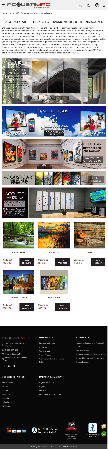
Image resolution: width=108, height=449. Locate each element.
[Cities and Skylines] (18, 282)
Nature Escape (18, 252)
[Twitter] (9, 366)
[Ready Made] (54, 282)
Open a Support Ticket (14, 354)
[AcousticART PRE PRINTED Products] (54, 179)
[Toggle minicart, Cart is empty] (104, 5)
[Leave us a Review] (45, 430)
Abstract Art (54, 252)
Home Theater (8, 382)
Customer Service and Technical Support (90, 344)
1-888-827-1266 (11, 350)
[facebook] (4, 366)
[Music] (89, 235)
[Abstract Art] (54, 235)
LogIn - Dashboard (47, 382)
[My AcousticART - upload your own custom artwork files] (54, 122)
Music (89, 252)
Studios (5, 386)
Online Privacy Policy (47, 355)
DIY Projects (7, 406)
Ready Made (54, 297)
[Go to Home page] (29, 5)
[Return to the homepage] (17, 338)
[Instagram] (14, 366)
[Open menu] (3, 5)
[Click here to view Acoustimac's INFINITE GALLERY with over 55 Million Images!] (54, 82)
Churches (6, 398)
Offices (5, 390)
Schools (5, 402)
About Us (43, 347)
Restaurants (7, 394)
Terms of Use (44, 351)
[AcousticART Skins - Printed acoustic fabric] (54, 204)
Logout (42, 386)
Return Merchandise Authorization (90, 358)
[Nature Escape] (18, 235)
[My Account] (97, 5)
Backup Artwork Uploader (50, 394)
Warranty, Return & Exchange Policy (51, 360)
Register (42, 390)
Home (4, 13)
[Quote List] (89, 5)
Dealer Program (83, 362)
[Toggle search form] (80, 5)
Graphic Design (82, 350)
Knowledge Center (47, 343)
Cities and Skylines (18, 297)
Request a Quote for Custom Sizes (90, 354)
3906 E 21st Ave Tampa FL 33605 (15, 345)
